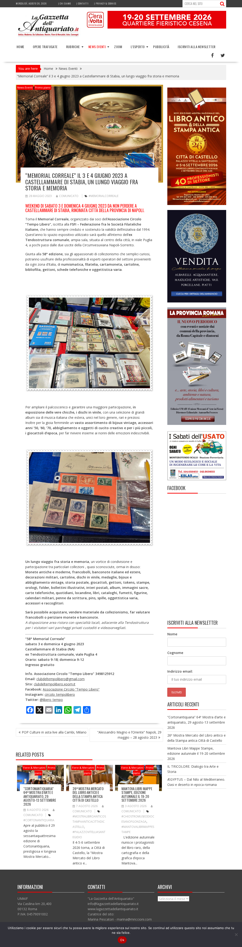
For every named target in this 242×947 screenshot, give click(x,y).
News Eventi (97, 46)
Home (20, 46)
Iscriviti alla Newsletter (196, 46)
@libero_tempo (51, 699)
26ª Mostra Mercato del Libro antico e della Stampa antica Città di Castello (88, 794)
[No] (236, 934)
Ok (122, 940)
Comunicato (68, 196)
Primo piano (43, 87)
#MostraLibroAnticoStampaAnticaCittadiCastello (89, 821)
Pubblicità (161, 46)
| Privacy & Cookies (105, 3)
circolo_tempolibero (60, 694)
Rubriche (73, 46)
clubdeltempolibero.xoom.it (54, 684)
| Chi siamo (64, 3)
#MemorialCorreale (103, 196)
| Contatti (82, 3)
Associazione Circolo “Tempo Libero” (71, 689)
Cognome (175, 652)
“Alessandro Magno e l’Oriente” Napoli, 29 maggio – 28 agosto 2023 (129, 735)
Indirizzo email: (180, 671)
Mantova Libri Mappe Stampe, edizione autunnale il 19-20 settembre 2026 (136, 794)
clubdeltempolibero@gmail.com (60, 679)
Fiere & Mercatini (34, 767)
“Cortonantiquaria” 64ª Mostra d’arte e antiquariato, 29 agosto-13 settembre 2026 (39, 796)
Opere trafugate (45, 46)
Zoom (118, 46)
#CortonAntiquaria (38, 820)
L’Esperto (138, 46)
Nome (172, 634)
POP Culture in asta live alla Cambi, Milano (54, 732)
